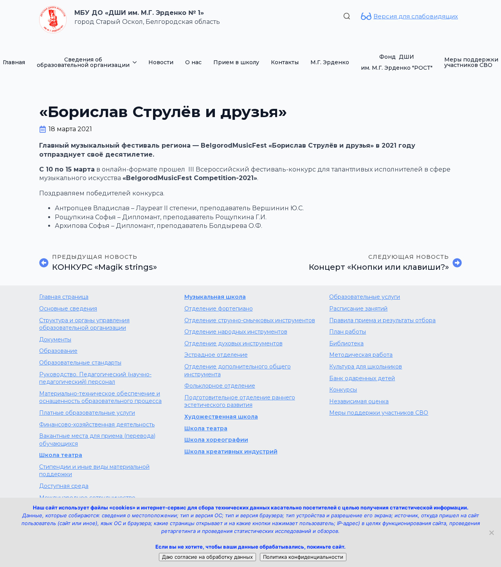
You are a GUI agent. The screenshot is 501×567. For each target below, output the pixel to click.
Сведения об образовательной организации (83, 62)
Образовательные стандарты (80, 362)
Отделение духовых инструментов (233, 343)
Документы (55, 339)
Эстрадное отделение (216, 354)
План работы (347, 331)
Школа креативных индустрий (231, 451)
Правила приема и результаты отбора (382, 320)
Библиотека (346, 343)
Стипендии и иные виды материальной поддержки (94, 470)
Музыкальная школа (215, 296)
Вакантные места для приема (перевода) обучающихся (97, 439)
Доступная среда (63, 485)
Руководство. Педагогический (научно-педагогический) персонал (95, 378)
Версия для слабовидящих (415, 16)
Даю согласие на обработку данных (207, 557)
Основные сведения (68, 308)
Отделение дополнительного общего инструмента (237, 370)
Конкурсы (343, 389)
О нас (193, 62)
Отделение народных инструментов (235, 331)
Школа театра (60, 455)
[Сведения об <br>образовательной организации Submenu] (136, 62)
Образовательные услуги (364, 296)
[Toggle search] (347, 16)
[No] (491, 532)
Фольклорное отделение (219, 385)
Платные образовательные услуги (87, 412)
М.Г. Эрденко (329, 62)
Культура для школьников (365, 366)
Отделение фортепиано (218, 308)
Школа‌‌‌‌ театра (205, 428)
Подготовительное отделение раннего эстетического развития (239, 401)
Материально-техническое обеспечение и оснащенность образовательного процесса (100, 397)
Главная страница (63, 296)
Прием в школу (236, 62)
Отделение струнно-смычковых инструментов (249, 320)
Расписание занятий (358, 308)
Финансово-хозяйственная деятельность (97, 424)
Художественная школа (221, 416)
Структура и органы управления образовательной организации (84, 324)
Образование (58, 350)
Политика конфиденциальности (303, 557)
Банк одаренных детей (362, 378)
